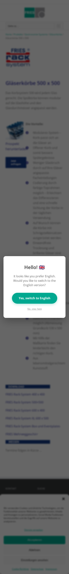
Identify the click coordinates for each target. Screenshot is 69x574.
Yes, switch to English (34, 298)
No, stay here (34, 309)
